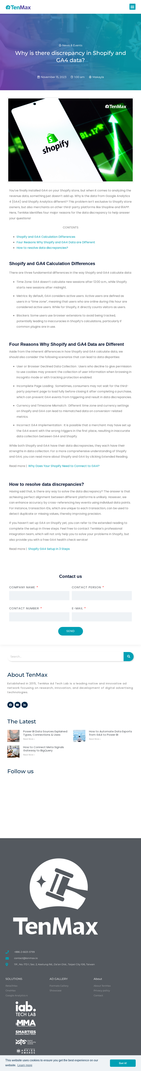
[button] (132, 7)
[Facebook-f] (10, 705)
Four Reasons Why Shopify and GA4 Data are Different (56, 242)
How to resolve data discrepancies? (42, 248)
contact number (24, 608)
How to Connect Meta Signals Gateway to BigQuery (43, 748)
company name (22, 587)
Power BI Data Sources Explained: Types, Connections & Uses (45, 733)
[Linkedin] (24, 705)
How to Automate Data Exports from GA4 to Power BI (110, 733)
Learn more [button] (24, 1065)
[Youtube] (18, 705)
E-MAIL (78, 608)
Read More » (29, 739)
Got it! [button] (123, 1063)
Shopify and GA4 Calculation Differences (46, 237)
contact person (87, 587)
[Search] (129, 656)
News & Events (72, 45)
